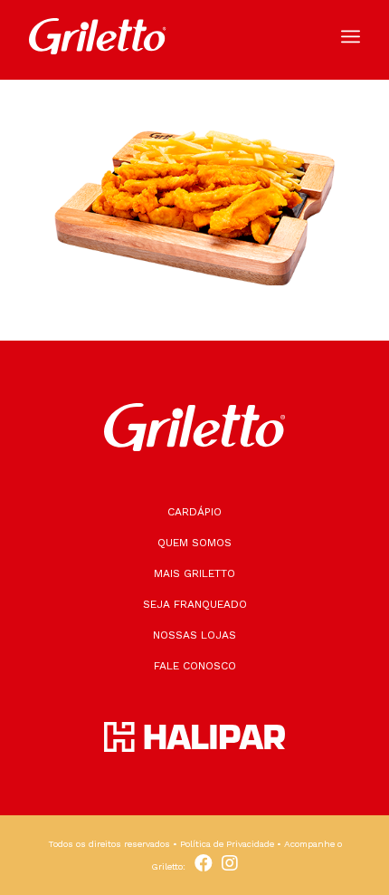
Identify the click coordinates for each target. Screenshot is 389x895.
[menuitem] (350, 36)
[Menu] (350, 36)
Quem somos (194, 542)
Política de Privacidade (227, 844)
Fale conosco (195, 665)
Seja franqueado (195, 604)
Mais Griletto (194, 573)
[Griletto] (161, 36)
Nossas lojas (194, 635)
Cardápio (194, 511)
